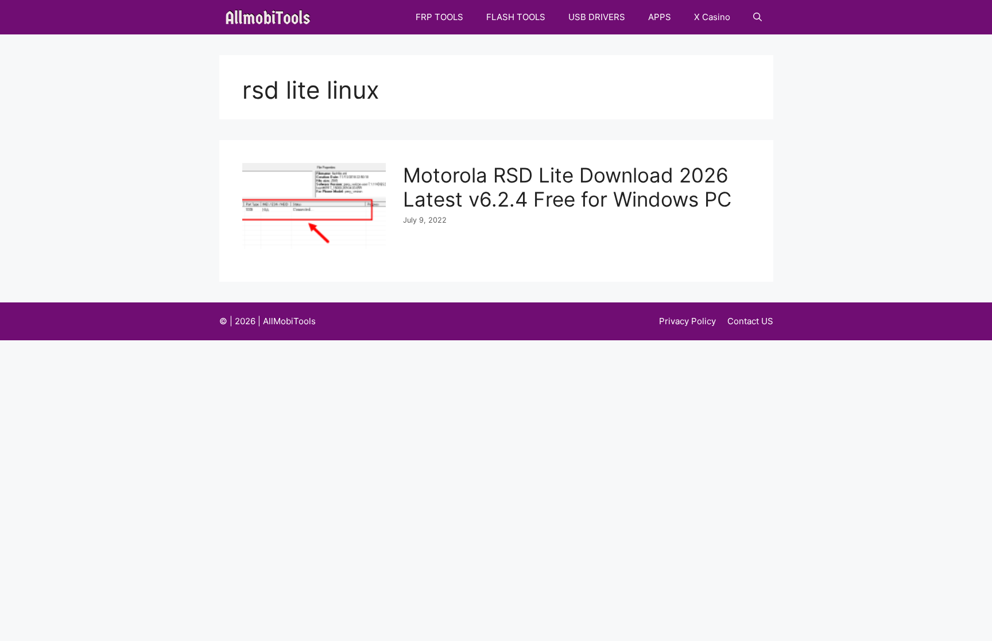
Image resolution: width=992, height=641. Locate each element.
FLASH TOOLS (515, 16)
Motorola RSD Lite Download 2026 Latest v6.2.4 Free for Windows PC (567, 187)
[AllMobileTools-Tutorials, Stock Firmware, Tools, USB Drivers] (271, 17)
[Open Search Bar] (757, 17)
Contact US (750, 321)
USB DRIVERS (596, 16)
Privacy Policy (687, 321)
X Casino (712, 16)
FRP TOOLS (439, 16)
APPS (659, 16)
